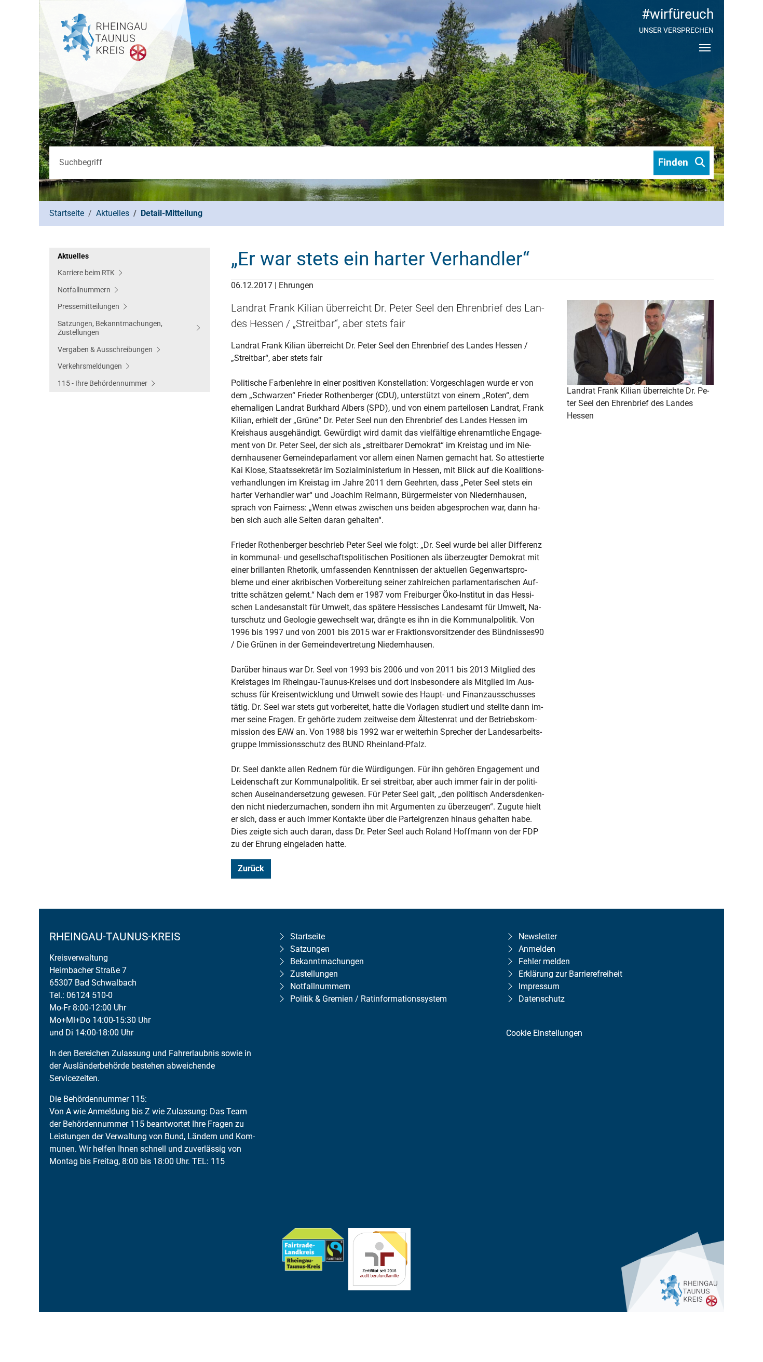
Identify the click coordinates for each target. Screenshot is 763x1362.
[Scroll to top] (740, 1287)
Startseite (307, 936)
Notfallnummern (320, 986)
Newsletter (538, 936)
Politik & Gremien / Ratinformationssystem (368, 999)
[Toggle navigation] (705, 56)
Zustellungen (314, 974)
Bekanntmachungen (327, 961)
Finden (674, 162)
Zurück (251, 868)
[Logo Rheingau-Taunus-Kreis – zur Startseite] (117, 62)
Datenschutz (542, 999)
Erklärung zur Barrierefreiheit (570, 974)
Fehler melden (544, 961)
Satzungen (310, 949)
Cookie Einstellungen (544, 1033)
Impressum (539, 986)
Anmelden (537, 949)
